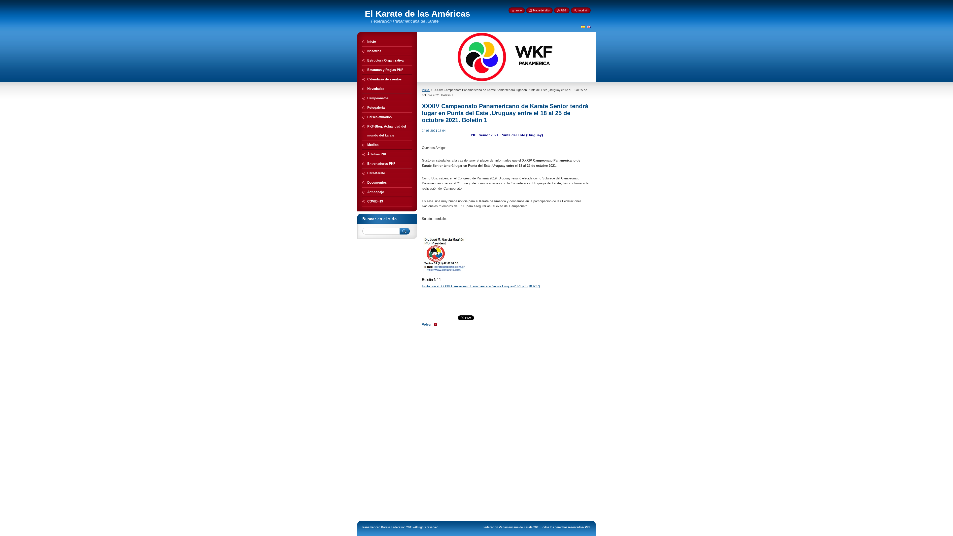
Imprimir (582, 10)
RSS (563, 10)
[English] (589, 27)
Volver (427, 324)
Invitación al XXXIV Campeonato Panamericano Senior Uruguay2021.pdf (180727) (481, 286)
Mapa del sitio (541, 10)
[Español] (583, 27)
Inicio (426, 90)
